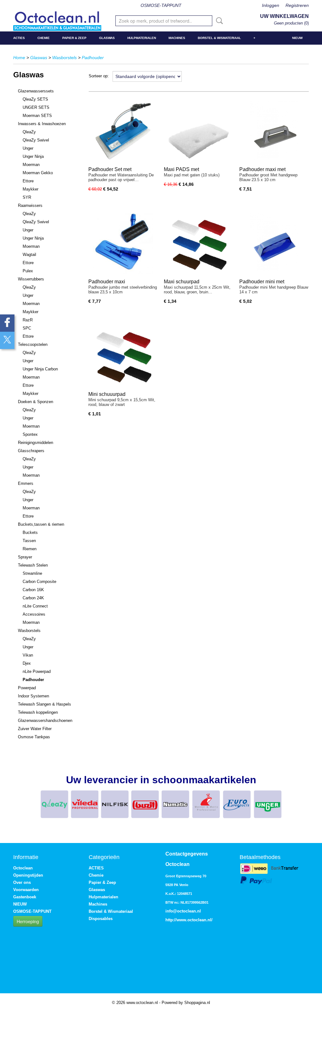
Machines (177, 38)
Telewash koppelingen (38, 712)
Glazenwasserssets (36, 91)
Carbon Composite (39, 581)
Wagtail (29, 254)
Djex (27, 663)
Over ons (22, 882)
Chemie (43, 38)
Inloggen (270, 5)
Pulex (28, 271)
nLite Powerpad (37, 671)
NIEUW (297, 38)
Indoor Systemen (33, 696)
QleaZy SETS (35, 99)
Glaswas (107, 38)
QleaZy (29, 132)
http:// (171, 920)
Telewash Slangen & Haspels (44, 704)
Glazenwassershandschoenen (45, 720)
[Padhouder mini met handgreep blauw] (274, 243)
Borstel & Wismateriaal (219, 38)
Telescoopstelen (32, 344)
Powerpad (27, 687)
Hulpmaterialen (141, 38)
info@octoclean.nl (183, 911)
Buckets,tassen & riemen (41, 524)
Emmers (25, 483)
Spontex (30, 434)
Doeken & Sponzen (35, 401)
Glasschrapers (31, 450)
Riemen (29, 548)
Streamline (32, 573)
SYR (27, 197)
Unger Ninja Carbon (40, 369)
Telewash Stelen (33, 565)
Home (19, 57)
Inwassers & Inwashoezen (42, 123)
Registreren (297, 5)
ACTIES (19, 38)
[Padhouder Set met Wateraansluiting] (123, 131)
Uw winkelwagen (284, 16)
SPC (27, 328)
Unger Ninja (33, 156)
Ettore (28, 181)
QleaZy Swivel (36, 140)
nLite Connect (35, 606)
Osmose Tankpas (34, 737)
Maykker (30, 189)
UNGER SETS (36, 107)
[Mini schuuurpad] (123, 356)
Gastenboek (24, 897)
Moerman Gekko (38, 172)
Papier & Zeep (74, 38)
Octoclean (23, 868)
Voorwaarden (26, 889)
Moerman (31, 164)
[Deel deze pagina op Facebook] (7, 323)
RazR (28, 320)
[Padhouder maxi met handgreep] (274, 131)
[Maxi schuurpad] (198, 243)
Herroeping (28, 921)
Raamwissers (30, 205)
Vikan (28, 655)
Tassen (29, 540)
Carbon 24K (33, 598)
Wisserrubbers (31, 279)
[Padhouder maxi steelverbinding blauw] (123, 243)
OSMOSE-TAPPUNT (161, 5)
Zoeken (218, 20)
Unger (28, 148)
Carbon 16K (33, 589)
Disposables (101, 918)
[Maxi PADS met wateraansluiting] (198, 131)
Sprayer (25, 557)
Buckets (30, 532)
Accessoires (34, 614)
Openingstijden (28, 875)
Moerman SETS (37, 115)
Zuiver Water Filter (35, 728)
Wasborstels (64, 57)
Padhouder (93, 57)
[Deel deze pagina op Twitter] (7, 340)
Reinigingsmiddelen (35, 442)
